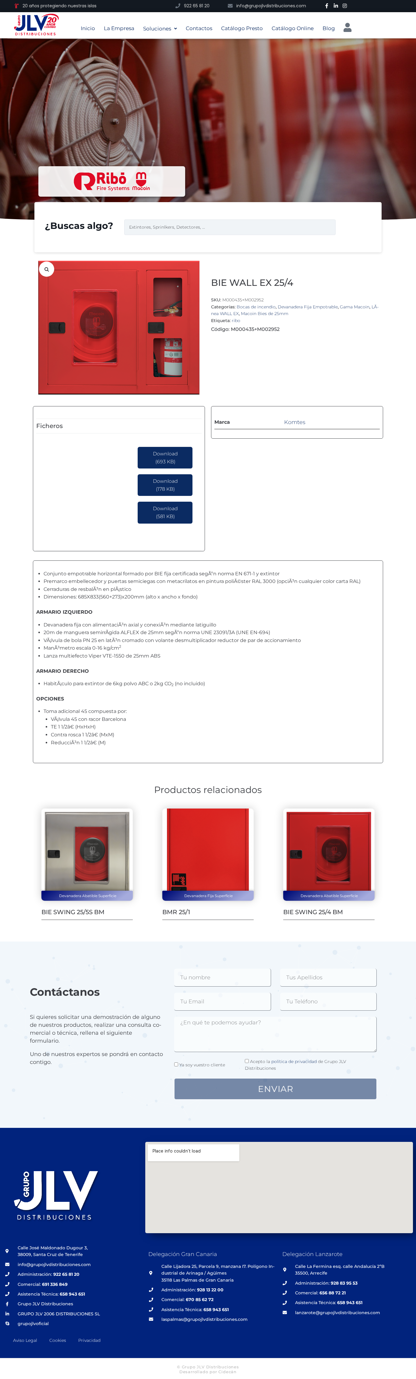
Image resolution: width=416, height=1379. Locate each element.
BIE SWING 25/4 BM (313, 912)
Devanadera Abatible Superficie (87, 895)
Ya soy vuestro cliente (202, 1065)
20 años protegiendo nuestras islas (60, 6)
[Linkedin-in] (335, 5)
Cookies (57, 1340)
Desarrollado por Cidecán (208, 1371)
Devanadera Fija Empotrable (308, 307)
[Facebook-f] (326, 5)
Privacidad (89, 1340)
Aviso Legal (25, 1340)
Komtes (294, 422)
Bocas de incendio (256, 307)
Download (165, 458)
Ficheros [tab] (49, 426)
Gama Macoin (354, 307)
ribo (236, 320)
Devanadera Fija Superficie (208, 895)
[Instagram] (344, 5)
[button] (46, 269)
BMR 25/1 (176, 912)
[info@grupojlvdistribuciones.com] (230, 5)
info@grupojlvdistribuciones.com (271, 6)
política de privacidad (294, 1061)
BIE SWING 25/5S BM (72, 912)
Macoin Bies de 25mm (264, 313)
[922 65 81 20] (177, 5)
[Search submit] (349, 227)
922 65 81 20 (197, 6)
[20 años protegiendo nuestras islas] (16, 5)
